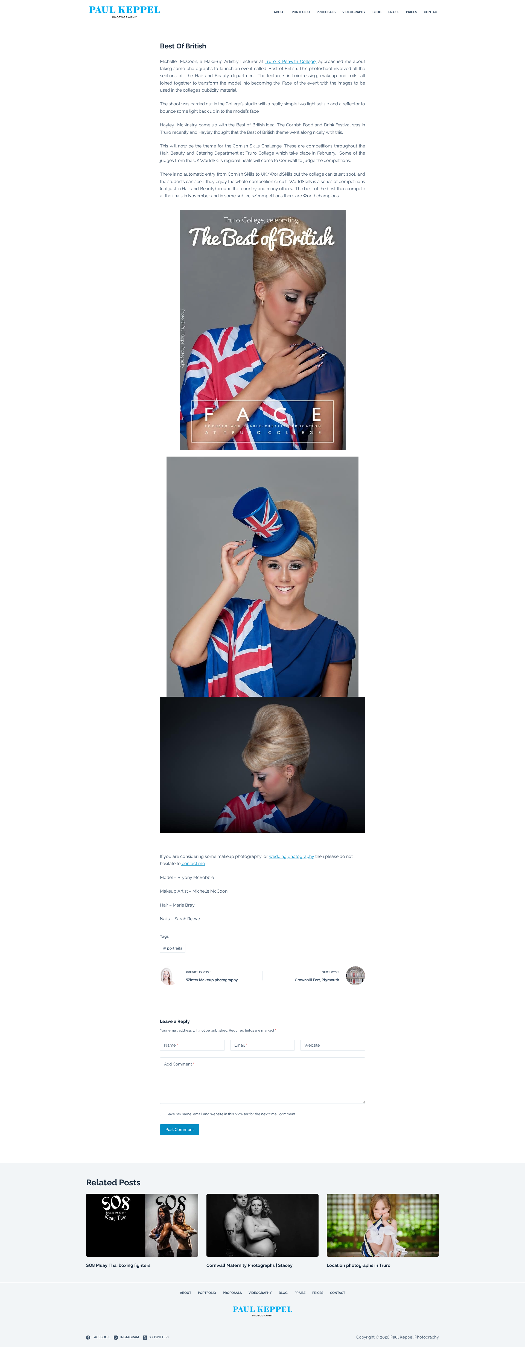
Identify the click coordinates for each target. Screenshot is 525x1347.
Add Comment (179, 1064)
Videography (354, 12)
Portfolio (301, 12)
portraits (172, 948)
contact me (193, 863)
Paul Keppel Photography (414, 1337)
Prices (411, 12)
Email (240, 1045)
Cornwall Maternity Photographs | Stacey (249, 1265)
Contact (431, 12)
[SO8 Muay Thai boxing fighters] (142, 1225)
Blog (376, 12)
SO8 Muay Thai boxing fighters (118, 1265)
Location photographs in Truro (358, 1265)
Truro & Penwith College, (290, 61)
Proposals (326, 12)
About (279, 12)
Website (312, 1045)
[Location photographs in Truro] (383, 1225)
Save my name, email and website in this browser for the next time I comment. (231, 1114)
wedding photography (291, 856)
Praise (393, 12)
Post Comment (179, 1129)
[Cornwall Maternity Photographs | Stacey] (262, 1225)
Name (171, 1045)
